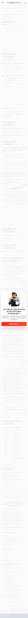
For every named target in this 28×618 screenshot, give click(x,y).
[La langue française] (14, 3)
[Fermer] (25, 292)
